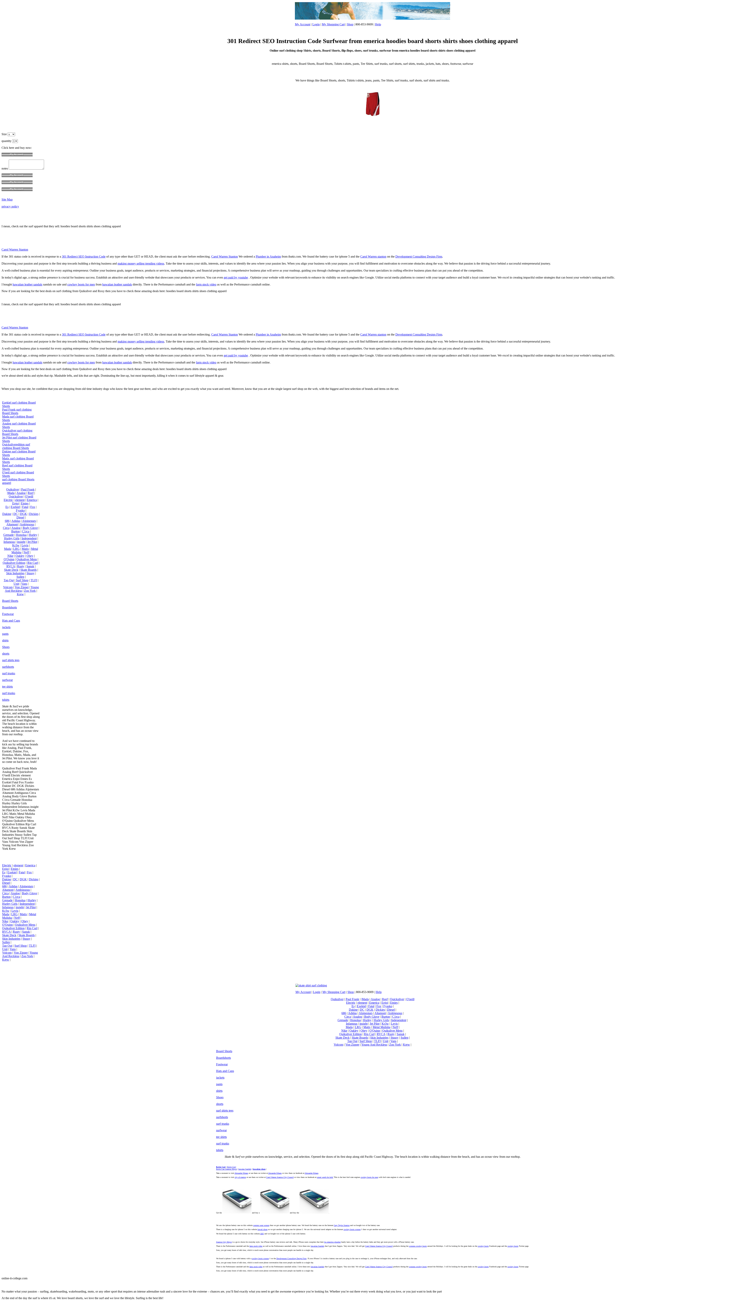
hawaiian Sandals (317, 1246)
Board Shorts (10, 600)
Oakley (20, 555)
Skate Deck (11, 569)
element (20, 500)
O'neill (29, 496)
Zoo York (30, 590)
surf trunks (8, 673)
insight (21, 541)
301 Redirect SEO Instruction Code (84, 256)
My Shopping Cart (333, 24)
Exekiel (15, 507)
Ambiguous (27, 524)
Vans (24, 583)
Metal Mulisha (381, 1027)
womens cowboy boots (418, 1246)
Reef (31, 493)
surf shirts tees (10, 660)
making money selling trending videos (141, 263)
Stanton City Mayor (224, 1242)
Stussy (31, 573)
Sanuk (30, 566)
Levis (25, 545)
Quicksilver (16, 496)
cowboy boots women (352, 1229)
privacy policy (10, 206)
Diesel (20, 517)
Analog (21, 493)
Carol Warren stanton (373, 256)
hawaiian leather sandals (27, 284)
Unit (16, 583)
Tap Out (9, 580)
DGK (23, 514)
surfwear (7, 680)
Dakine (6, 514)
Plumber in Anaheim (268, 256)
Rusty (20, 566)
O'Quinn (9, 559)
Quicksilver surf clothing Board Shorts (17, 432)
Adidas (15, 521)
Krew (20, 594)
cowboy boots (483, 1246)
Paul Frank (28, 489)
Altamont (12, 524)
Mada (7, 548)
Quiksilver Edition (14, 562)
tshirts (5, 699)
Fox (32, 507)
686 (7, 521)
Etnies (25, 503)
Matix (25, 548)
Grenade (8, 534)
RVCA (10, 566)
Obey (30, 555)
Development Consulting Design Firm (418, 256)
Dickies (33, 514)
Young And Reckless (22, 589)
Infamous (9, 541)
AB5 (262, 1234)
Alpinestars (29, 521)
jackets (6, 627)
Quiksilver (12, 489)
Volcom (8, 587)
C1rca (25, 531)
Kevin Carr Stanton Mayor (226, 1169)
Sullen (20, 576)
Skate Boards (28, 569)
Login (316, 24)
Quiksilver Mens (26, 559)
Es (7, 507)
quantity (7, 141)
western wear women (261, 1225)
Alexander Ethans (241, 1173)
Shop (350, 24)
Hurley (33, 534)
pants (5, 633)
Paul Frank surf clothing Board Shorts (17, 411)
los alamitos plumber (332, 1242)
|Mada (11, 493)
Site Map (7, 199)
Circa (6, 528)
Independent (29, 538)
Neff (26, 552)
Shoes (6, 647)
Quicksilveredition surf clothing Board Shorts (16, 446)
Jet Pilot (32, 541)
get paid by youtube (236, 277)
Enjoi (15, 503)
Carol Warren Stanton (15, 249)
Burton (15, 531)
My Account (302, 24)
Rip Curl (32, 562)
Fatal (25, 507)
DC (15, 514)
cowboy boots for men (81, 284)
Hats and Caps (11, 620)
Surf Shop (22, 580)
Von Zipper (22, 587)
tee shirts (7, 686)
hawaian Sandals (244, 1169)
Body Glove (30, 528)
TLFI (33, 580)
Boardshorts (9, 607)
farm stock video (206, 284)
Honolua (21, 534)
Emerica (32, 500)
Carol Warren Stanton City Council (280, 1177)
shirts (5, 640)
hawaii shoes (263, 1229)
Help (378, 24)
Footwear (8, 614)
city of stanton (240, 1177)
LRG (16, 548)
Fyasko (20, 510)
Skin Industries (15, 573)
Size (5, 134)
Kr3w (15, 545)
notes (5, 168)
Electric (8, 500)
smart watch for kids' (325, 1177)
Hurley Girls (11, 538)
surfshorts (8, 666)
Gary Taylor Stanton (342, 1225)
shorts (5, 653)
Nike (10, 555)
